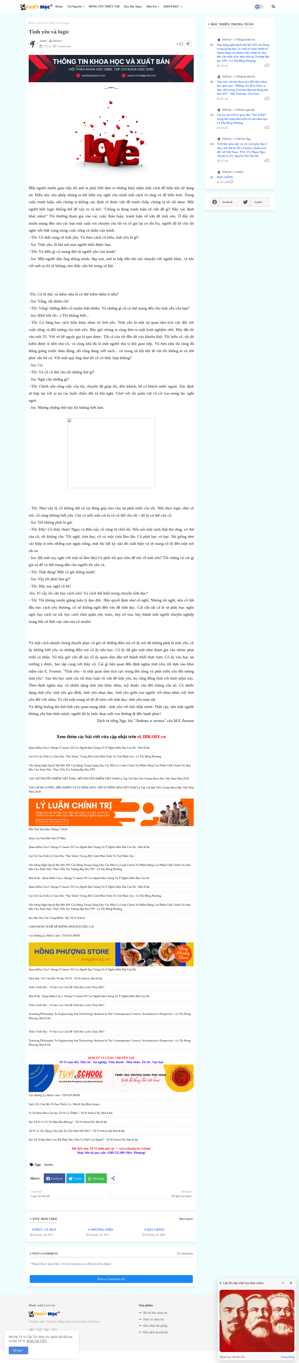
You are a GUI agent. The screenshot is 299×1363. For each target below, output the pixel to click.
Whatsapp (98, 1178)
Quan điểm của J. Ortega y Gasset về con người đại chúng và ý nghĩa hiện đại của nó (82, 969)
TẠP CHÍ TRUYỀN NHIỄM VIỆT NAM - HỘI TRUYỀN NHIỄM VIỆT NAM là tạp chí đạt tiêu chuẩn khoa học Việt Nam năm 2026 (109, 778)
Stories (42, 22)
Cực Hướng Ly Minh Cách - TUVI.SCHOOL (55, 935)
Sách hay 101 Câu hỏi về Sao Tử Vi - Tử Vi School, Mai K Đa (65, 978)
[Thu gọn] (283, 1282)
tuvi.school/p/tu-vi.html (135, 1148)
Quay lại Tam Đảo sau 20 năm (47, 838)
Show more (186, 1218)
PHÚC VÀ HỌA (45, 1229)
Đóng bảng (287, 1357)
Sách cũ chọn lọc (153, 1319)
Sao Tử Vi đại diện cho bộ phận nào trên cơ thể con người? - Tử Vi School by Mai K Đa (83, 1139)
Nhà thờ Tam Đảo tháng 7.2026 (48, 829)
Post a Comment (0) (111, 1279)
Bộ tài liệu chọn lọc (155, 1312)
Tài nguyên (74, 6)
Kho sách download (155, 1332)
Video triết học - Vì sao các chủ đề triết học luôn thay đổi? (66, 987)
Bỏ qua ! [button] (18, 1350)
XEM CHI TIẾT (36, 1341)
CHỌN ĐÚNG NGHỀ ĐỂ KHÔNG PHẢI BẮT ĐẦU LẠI (61, 926)
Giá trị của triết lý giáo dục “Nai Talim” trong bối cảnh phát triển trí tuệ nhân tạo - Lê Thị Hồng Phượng (95, 756)
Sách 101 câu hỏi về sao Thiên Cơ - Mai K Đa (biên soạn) (64, 1104)
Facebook (57, 1178)
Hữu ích (151, 6)
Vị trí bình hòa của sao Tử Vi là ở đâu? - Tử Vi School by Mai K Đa (71, 1113)
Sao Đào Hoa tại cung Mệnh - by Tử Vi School (57, 917)
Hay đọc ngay (133, 6)
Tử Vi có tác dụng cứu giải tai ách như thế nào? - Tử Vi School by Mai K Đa (77, 1130)
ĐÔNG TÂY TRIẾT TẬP (104, 6)
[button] (273, 6)
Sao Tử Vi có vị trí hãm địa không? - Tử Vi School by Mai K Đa (68, 1122)
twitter (258, 202)
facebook (228, 202)
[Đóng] (290, 1282)
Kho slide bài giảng (155, 1325)
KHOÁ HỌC (171, 6)
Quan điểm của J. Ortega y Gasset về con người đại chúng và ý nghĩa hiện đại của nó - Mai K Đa (89, 747)
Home (59, 6)
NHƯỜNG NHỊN (101, 1229)
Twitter (78, 1178)
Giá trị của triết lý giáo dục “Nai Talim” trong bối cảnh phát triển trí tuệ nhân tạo (81, 856)
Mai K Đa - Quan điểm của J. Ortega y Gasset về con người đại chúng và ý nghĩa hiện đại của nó (89, 878)
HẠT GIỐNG (156, 1229)
